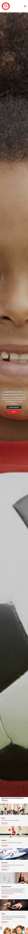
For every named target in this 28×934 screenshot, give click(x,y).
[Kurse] (14, 814)
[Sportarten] (14, 859)
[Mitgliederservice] (14, 883)
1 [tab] (14, 795)
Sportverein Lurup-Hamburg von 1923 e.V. (5, 6)
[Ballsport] (14, 837)
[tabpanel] (14, 400)
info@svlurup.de (10, 893)
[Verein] (14, 910)
